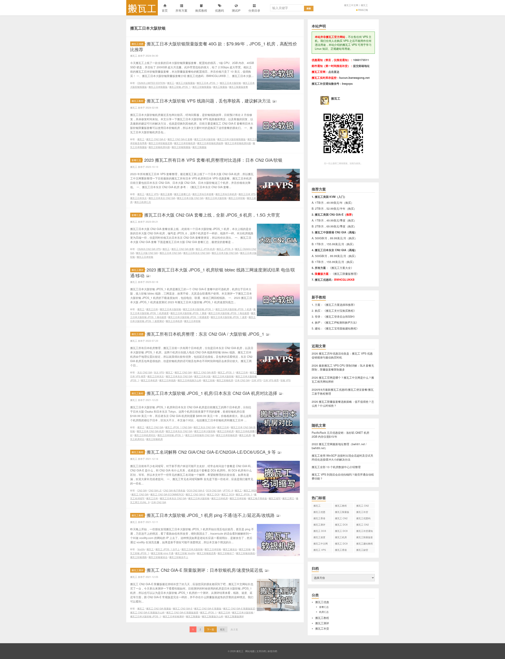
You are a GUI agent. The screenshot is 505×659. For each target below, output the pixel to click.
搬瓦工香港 (319, 518)
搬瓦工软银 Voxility (185, 553)
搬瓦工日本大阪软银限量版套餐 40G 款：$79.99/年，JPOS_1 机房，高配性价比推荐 (213, 46)
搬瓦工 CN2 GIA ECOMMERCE (167, 494)
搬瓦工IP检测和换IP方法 (341, 322)
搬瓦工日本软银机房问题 (238, 143)
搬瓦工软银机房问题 (159, 147)
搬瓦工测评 (137, 269)
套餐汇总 (136, 160)
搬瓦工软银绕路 (138, 557)
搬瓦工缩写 (275, 498)
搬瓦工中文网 (351, 5)
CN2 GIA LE (155, 490)
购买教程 (201, 10)
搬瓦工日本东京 (138, 198)
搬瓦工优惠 (137, 43)
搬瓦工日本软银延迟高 (160, 143)
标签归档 (272, 651)
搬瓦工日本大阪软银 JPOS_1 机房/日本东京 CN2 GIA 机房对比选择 (212, 393)
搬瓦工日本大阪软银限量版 (231, 139)
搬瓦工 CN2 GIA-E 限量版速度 (182, 612)
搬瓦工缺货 (362, 549)
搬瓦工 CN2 (362, 524)
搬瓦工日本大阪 (202, 376)
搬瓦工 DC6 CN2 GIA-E (341, 525)
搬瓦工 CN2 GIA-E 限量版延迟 (239, 608)
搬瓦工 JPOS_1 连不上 (167, 549)
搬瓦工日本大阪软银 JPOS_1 (198, 309)
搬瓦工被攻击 (230, 549)
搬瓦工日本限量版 (158, 86)
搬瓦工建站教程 (364, 543)
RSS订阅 (363, 9)
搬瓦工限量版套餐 (238, 86)
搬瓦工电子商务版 (257, 498)
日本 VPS (257, 380)
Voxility (141, 549)
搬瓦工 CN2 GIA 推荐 (205, 372)
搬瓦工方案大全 (341, 268)
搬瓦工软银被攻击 (158, 557)
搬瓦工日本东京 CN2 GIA (162, 198)
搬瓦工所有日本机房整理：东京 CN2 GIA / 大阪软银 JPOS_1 (205, 334)
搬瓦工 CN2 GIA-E (156, 139)
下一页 (210, 629)
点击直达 (333, 72)
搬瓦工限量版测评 (234, 616)
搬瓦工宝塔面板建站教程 (341, 328)
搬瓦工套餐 (166, 194)
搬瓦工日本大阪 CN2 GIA (190, 198)
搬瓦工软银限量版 (201, 86)
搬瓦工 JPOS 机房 (205, 249)
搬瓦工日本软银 (236, 198)
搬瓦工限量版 (220, 86)
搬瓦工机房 (245, 435)
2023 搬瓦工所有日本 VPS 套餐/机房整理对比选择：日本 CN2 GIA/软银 (213, 160)
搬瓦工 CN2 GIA (183, 372)
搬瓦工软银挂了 (226, 553)
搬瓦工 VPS (152, 194)
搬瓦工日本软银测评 (173, 616)
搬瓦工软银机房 (225, 380)
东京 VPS (159, 372)
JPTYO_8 (228, 490)
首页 (165, 10)
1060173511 (361, 60)
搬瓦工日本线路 (167, 380)
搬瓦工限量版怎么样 (212, 616)
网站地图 (250, 651)
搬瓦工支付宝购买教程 (340, 311)
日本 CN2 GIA (242, 380)
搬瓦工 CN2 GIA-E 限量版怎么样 (147, 612)
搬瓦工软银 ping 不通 (162, 553)
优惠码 (219, 10)
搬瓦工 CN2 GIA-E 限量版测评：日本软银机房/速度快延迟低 (205, 570)
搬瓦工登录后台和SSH (340, 316)
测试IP (236, 10)
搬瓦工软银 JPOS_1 (180, 86)
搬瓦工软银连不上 (178, 557)
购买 (348, 203)
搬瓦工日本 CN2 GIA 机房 (150, 431)
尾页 (222, 629)
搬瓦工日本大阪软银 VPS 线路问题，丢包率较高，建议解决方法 (209, 101)
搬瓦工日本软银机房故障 (210, 143)
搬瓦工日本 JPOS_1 (207, 82)
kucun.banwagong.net (354, 78)
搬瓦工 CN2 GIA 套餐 (182, 249)
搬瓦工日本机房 (174, 321)
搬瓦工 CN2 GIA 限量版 (158, 608)
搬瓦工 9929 (250, 490)
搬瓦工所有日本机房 (226, 194)
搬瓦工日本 (152, 309)
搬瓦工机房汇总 (142, 202)
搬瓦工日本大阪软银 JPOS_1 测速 (188, 313)
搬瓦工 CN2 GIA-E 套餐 (179, 139)
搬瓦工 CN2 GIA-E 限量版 (207, 608)
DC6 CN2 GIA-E (195, 490)
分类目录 (254, 10)
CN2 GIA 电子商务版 (174, 490)
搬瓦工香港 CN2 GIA (341, 550)
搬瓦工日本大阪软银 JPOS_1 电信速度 (228, 313)
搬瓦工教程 (137, 100)
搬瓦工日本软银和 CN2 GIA (199, 435)
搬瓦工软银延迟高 (206, 553)
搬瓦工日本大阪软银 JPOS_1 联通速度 (188, 317)
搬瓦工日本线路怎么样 (189, 380)
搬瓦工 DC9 (227, 494)
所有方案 (181, 10)
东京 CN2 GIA (144, 372)
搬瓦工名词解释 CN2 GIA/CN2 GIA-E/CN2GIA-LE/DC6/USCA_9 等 (211, 452)
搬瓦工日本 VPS (247, 194)
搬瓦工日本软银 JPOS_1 (170, 435)
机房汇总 (324, 611)
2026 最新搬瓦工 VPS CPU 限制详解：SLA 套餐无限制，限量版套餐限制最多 (343, 367)
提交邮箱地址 (361, 66)
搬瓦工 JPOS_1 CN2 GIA (178, 427)
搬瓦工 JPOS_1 (226, 372)
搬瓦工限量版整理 (345, 274)
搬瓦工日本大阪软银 (230, 82)
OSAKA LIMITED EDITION (151, 82)
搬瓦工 (142, 7)
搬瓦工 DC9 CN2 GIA (341, 531)
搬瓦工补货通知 (364, 530)
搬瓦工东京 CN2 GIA (204, 427)
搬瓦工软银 (209, 380)
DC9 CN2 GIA (213, 490)
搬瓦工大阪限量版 (185, 82)
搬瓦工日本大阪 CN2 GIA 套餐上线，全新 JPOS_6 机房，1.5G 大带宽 (212, 215)
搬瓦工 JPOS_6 (225, 249)
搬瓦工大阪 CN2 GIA (147, 252)
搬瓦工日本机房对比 (145, 435)
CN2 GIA (142, 490)
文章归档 (261, 651)
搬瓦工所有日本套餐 (203, 194)
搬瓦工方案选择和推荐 (340, 305)
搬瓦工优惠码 (363, 518)
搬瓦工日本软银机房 (184, 143)
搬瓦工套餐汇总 (182, 194)
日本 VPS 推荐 (271, 380)
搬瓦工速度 (319, 537)
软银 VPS (286, 380)
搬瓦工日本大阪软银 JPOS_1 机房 (233, 309)
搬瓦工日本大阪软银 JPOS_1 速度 (229, 317)
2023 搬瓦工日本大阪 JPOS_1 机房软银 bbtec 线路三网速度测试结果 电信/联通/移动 (212, 272)
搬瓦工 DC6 (213, 494)
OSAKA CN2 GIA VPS (149, 249)
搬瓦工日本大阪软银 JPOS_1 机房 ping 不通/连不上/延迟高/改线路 (211, 515)
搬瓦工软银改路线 (245, 553)
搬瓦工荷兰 (288, 498)
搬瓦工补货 (362, 511)
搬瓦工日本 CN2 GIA (170, 252)
